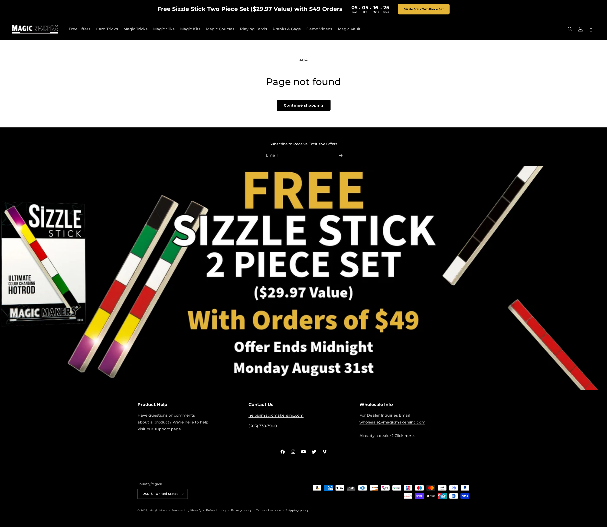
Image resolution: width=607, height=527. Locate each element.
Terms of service (268, 510)
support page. (168, 429)
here (409, 435)
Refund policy (216, 510)
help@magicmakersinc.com (276, 415)
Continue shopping (303, 105)
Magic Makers (159, 510)
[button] (570, 29)
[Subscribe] (341, 155)
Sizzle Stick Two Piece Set (424, 9)
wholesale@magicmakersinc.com (392, 422)
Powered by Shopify (186, 510)
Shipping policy (297, 510)
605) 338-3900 (263, 426)
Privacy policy (241, 510)
